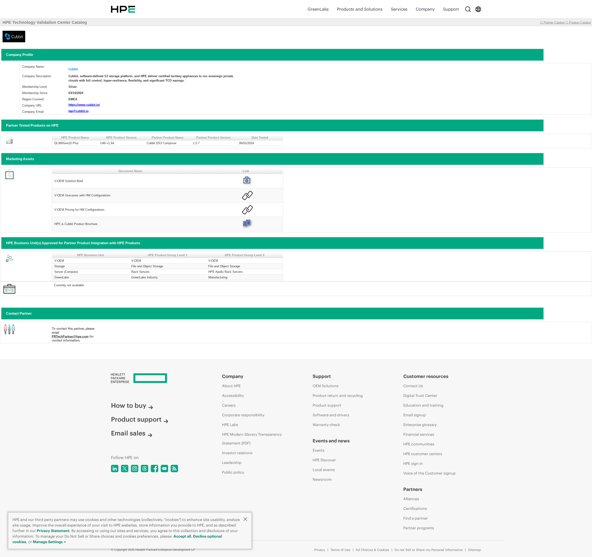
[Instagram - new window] (134, 468)
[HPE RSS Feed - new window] (174, 468)
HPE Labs (230, 424)
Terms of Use (340, 550)
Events (318, 450)
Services (399, 9)
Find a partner (415, 518)
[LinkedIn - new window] (114, 468)
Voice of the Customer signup (429, 473)
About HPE (231, 386)
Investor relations (237, 452)
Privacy (319, 550)
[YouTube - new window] (164, 468)
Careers (229, 405)
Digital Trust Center (420, 395)
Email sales (128, 433)
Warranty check (326, 424)
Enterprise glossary (420, 424)
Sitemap (474, 550)
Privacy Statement (53, 530)
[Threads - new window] (144, 468)
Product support (136, 419)
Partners (412, 489)
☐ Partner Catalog (552, 22)
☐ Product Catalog (578, 22)
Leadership (231, 462)
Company (425, 9)
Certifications (415, 508)
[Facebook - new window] (154, 468)
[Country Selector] (478, 9)
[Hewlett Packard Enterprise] (123, 9)
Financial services (418, 434)
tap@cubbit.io (78, 111)
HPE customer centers (422, 453)
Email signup (414, 415)
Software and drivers (331, 415)
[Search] (468, 9)
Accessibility (233, 395)
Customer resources (425, 376)
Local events (324, 469)
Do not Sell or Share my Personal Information (429, 550)
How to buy (128, 405)
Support (451, 9)
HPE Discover (324, 460)
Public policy (233, 472)
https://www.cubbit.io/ (84, 105)
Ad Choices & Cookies (372, 550)
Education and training (423, 405)
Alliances (411, 498)
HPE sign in (413, 463)
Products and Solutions (359, 9)
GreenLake (318, 9)
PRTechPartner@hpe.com (70, 336)
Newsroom (322, 479)
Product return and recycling (338, 395)
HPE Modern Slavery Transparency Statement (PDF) (252, 438)
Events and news (331, 441)
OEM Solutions (326, 386)
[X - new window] (124, 468)
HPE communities (418, 444)
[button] (245, 519)
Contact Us (413, 386)
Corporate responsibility (243, 415)
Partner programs (418, 528)
